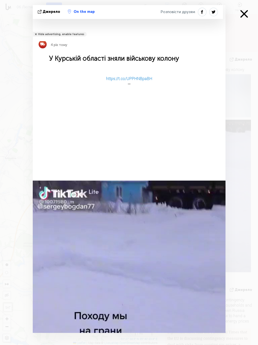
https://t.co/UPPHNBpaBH (129, 78)
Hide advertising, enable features (61, 34)
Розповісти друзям (177, 12)
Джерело (51, 12)
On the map (84, 12)
